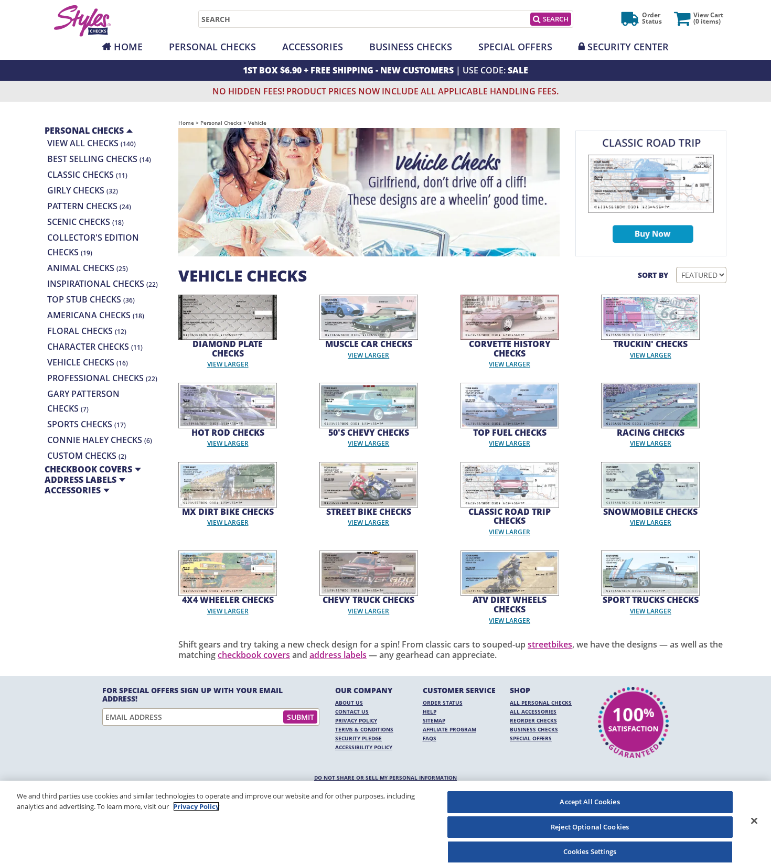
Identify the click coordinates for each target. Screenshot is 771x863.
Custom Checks (86, 455)
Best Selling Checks (99, 159)
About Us (349, 702)
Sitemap (434, 720)
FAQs (429, 738)
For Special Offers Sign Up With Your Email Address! (192, 694)
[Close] (754, 820)
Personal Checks (212, 46)
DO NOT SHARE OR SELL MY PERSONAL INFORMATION (385, 777)
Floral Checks (86, 331)
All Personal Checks (541, 702)
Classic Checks (87, 174)
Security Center (628, 46)
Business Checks (410, 46)
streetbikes (550, 644)
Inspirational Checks (102, 283)
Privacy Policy (356, 720)
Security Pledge (358, 738)
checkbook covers (254, 655)
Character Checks (95, 346)
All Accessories (533, 711)
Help (429, 711)
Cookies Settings (590, 851)
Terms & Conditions (364, 729)
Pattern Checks (89, 206)
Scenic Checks (85, 222)
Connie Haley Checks (99, 440)
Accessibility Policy (363, 747)
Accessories (312, 46)
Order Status (443, 702)
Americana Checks (95, 315)
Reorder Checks (533, 720)
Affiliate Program (449, 729)
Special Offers (515, 46)
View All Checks (91, 143)
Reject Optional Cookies (590, 827)
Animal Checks (87, 268)
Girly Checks (82, 190)
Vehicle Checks (87, 362)
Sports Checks (86, 424)
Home (128, 46)
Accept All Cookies (589, 801)
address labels (338, 655)
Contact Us (352, 711)
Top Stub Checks (91, 299)
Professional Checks (102, 378)
